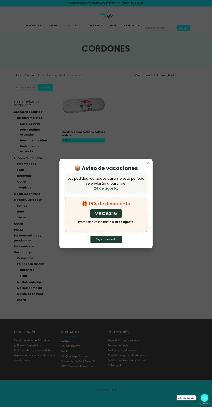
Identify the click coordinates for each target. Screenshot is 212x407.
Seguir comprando (106, 239)
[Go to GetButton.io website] (205, 404)
